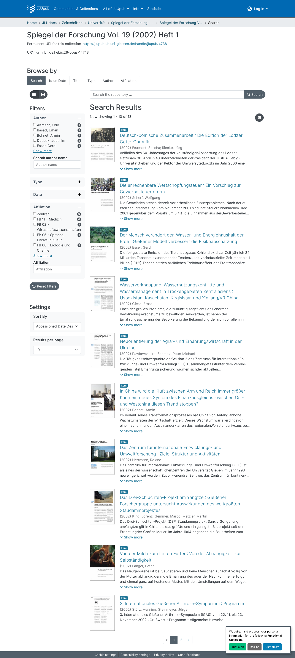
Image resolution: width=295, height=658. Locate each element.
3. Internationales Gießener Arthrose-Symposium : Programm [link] (182, 603)
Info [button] (136, 8)
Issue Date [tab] (57, 80)
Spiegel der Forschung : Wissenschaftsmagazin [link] (132, 23)
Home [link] (32, 23)
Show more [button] (42, 151)
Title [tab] (76, 80)
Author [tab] (108, 80)
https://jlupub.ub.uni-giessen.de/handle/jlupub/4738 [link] (125, 44)
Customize (272, 646)
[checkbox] (34, 124)
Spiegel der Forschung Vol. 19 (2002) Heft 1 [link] (181, 23)
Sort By (40, 316)
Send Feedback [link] (189, 654)
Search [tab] (36, 80)
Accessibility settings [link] (135, 654)
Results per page (48, 340)
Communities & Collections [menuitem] (76, 8)
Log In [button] (259, 8)
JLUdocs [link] (49, 23)
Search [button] (256, 94)
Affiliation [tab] (128, 80)
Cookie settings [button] (105, 654)
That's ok (238, 646)
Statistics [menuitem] (154, 8)
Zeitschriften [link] (72, 23)
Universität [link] (97, 23)
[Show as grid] (43, 94)
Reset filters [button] (46, 286)
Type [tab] (91, 80)
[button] (38, 8)
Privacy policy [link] (164, 654)
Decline (254, 646)
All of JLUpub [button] (114, 8)
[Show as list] (34, 94)
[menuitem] (115, 8)
